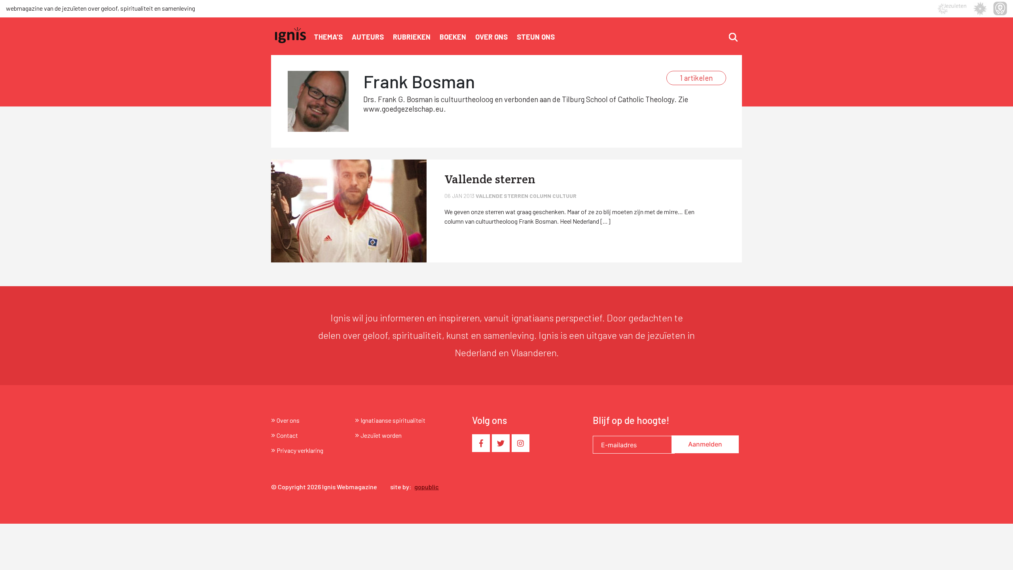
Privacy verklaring (300, 450)
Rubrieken (412, 36)
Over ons (491, 36)
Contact (287, 435)
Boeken (453, 36)
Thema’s (328, 36)
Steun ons (536, 36)
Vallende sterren (502, 195)
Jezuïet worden (381, 435)
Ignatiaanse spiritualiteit (392, 420)
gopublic (426, 486)
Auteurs (368, 36)
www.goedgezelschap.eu (403, 108)
